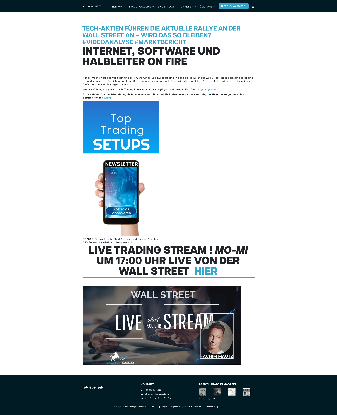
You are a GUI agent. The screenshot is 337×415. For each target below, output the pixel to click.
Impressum (175, 407)
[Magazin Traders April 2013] (247, 392)
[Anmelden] (253, 7)
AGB (221, 407)
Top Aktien (186, 6)
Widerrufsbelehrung (192, 407)
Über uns (206, 6)
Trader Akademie (140, 6)
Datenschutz (210, 407)
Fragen (164, 407)
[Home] (95, 387)
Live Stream (166, 6)
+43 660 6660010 (152, 390)
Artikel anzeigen (205, 398)
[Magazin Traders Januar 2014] (232, 392)
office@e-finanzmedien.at (157, 394)
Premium (116, 6)
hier (206, 272)
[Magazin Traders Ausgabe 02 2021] (202, 392)
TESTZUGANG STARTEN (234, 6)
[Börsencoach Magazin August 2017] (217, 392)
